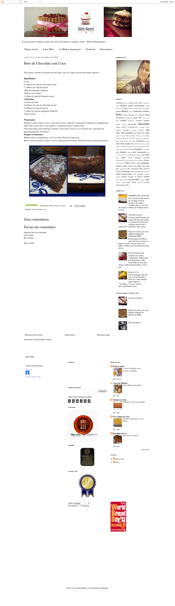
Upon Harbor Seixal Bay (132, 385)
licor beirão (137, 155)
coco (44, 209)
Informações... (107, 49)
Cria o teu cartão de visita (33, 377)
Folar (133, 141)
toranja (123, 182)
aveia (121, 108)
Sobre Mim (48, 49)
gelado (132, 146)
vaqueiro (139, 182)
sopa (117, 180)
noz (117, 168)
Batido (142, 108)
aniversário (140, 105)
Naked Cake (132, 166)
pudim (118, 174)
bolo (33, 209)
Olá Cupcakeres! (134, 322)
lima (143, 155)
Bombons (125, 115)
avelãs (125, 108)
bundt (147, 115)
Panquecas (135, 169)
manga (130, 158)
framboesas (140, 141)
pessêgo (137, 171)
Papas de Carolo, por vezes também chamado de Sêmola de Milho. (138, 233)
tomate (118, 182)
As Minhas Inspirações (70, 49)
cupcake (134, 130)
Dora (117, 462)
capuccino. (131, 120)
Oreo (129, 169)
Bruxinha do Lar (120, 433)
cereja (118, 124)
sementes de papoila (135, 177)
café (140, 117)
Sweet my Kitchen (120, 383)
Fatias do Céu (133, 272)
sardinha (124, 177)
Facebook (90, 49)
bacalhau (136, 108)
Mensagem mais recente (33, 334)
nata (139, 165)
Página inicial (31, 49)
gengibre (142, 146)
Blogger (105, 588)
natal (143, 166)
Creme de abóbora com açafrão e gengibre (131, 369)
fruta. (118, 143)
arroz (147, 106)
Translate (85, 505)
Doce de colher (143, 133)
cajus (144, 118)
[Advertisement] (67, 315)
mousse (119, 166)
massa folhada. (144, 160)
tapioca (142, 180)
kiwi (117, 152)
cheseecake (132, 124)
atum (117, 108)
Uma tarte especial (135, 214)
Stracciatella (124, 180)
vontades (146, 182)
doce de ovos (130, 136)
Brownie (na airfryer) (130, 435)
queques (141, 174)
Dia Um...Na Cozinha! (132, 131)
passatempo (125, 171)
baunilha (146, 108)
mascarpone (129, 160)
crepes (147, 127)
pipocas (143, 171)
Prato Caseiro (118, 366)
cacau (135, 117)
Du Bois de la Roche (142, 136)
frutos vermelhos (121, 146)
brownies (141, 115)
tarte (147, 179)
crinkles (118, 130)
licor (131, 155)
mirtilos (133, 163)
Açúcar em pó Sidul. (135, 103)
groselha (125, 149)
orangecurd (123, 169)
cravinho (141, 127)
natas (147, 166)
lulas (117, 158)
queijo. (135, 174)
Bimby (125, 111)
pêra (132, 171)
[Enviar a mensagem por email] (75, 206)
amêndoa (123, 105)
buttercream (128, 118)
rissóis (118, 177)
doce (135, 133)
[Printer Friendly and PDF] (31, 205)
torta (128, 182)
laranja (123, 151)
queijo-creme (127, 174)
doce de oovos (120, 136)
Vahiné (133, 182)
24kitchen (119, 103)
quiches (147, 174)
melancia (122, 163)
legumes (129, 152)
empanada (125, 138)
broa (136, 115)
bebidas (118, 111)
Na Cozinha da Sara (121, 416)
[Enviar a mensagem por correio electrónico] (70, 205)
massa (136, 160)
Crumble (126, 130)
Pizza (147, 171)
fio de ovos (128, 141)
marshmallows (120, 160)
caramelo (139, 120)
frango (147, 141)
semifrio (146, 176)
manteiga (138, 157)
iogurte (138, 148)
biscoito (131, 111)
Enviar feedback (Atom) (42, 339)
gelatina (137, 146)
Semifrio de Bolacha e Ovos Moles (133, 419)
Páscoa (118, 171)
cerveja (124, 124)
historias (132, 149)
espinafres (139, 138)
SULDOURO (133, 179)
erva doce (132, 138)
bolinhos (146, 111)
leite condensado (139, 152)
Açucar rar (146, 103)
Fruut (128, 146)
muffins (125, 166)
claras (118, 127)
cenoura (146, 120)
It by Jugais (145, 149)
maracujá (146, 157)
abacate (125, 103)
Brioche (131, 115)
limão (147, 154)
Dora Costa (29, 369)
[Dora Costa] (27, 374)
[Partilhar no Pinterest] (84, 206)
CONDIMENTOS (132, 127)
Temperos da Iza (120, 399)
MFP (127, 163)
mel (117, 163)
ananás (130, 105)
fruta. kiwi (134, 144)
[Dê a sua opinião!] (77, 206)
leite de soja (126, 155)
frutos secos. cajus (143, 144)
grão (121, 149)
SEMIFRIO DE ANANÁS (138, 195)
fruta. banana (125, 143)
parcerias (146, 169)
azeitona (130, 108)
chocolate (39, 209)
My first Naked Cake (136, 253)
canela (123, 120)
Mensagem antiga (103, 334)
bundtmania (120, 117)
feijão (121, 141)
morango (145, 162)
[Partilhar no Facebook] (82, 206)
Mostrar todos (145, 449)
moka (138, 163)
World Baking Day (122, 185)
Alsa (117, 106)
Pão (141, 168)
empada (118, 138)
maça (123, 157)
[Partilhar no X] (79, 206)
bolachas (138, 111)
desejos (141, 130)
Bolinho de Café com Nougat (134, 402)
